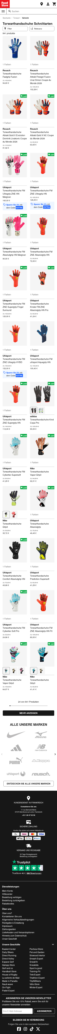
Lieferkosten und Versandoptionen (18, 932)
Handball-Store (9, 971)
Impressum (7, 925)
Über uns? (7, 913)
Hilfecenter (7, 894)
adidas (33, 416)
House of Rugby (9, 974)
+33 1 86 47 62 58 (28, 815)
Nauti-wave (7, 984)
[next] (55, 754)
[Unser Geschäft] (42, 4)
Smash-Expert (36, 958)
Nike (32, 468)
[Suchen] (9, 11)
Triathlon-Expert (37, 977)
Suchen (15, 11)
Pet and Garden (37, 952)
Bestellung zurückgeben (28, 856)
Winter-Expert (36, 987)
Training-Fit (35, 971)
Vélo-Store (35, 984)
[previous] (2, 754)
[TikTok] (32, 1029)
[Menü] (3, 11)
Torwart (16, 18)
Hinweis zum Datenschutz (14, 935)
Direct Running (9, 955)
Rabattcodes (8, 903)
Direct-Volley (8, 958)
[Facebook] (19, 1029)
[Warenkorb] (54, 4)
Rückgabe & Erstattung (13, 922)
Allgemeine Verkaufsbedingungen (18, 919)
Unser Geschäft (9, 938)
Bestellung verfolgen (11, 897)
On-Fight (6, 987)
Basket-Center (9, 949)
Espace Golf (8, 961)
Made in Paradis (9, 980)
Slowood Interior (37, 955)
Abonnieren (44, 1011)
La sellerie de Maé (10, 977)
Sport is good (36, 968)
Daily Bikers (8, 952)
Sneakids (34, 964)
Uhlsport (7, 187)
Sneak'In (34, 961)
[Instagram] (25, 1029)
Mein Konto (7, 890)
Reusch (6, 70)
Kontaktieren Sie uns (28, 806)
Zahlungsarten (9, 929)
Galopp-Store (8, 964)
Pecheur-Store (36, 949)
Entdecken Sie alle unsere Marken (28, 783)
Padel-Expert (8, 990)
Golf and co (7, 968)
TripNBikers (35, 980)
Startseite (7, 18)
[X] (38, 1029)
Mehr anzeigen (28, 713)
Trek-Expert (35, 974)
